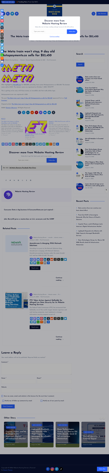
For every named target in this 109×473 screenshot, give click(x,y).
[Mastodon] (2, 14)
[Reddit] (2, 31)
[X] (2, 38)
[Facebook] (2, 10)
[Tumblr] (2, 27)
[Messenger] (2, 51)
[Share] (2, 65)
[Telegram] (2, 48)
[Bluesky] (2, 17)
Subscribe (72, 31)
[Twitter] (2, 44)
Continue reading (54, 36)
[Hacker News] (2, 58)
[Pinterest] (2, 21)
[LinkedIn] (2, 24)
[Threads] (2, 34)
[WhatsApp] (2, 55)
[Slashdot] (2, 41)
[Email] (2, 61)
